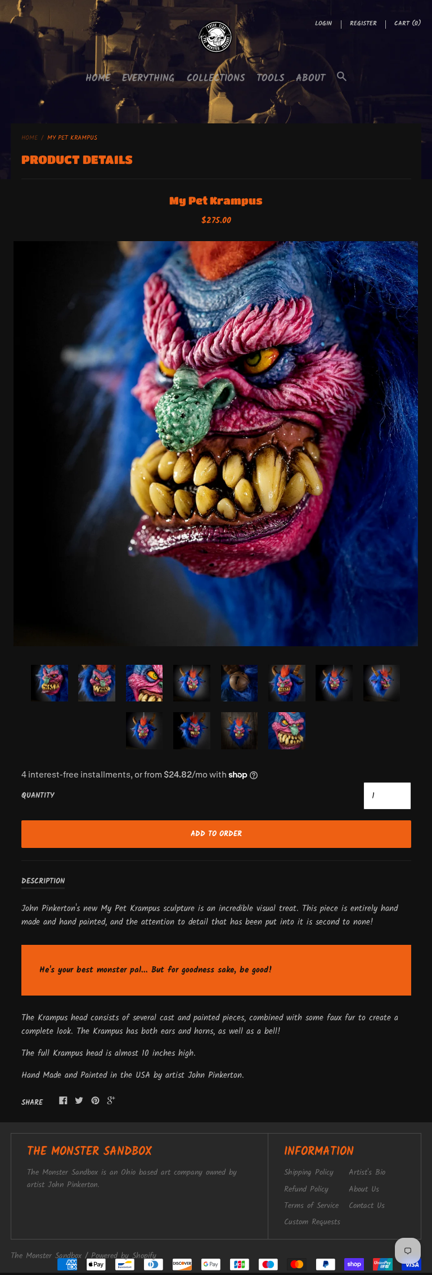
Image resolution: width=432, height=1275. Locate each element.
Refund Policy (306, 1190)
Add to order (216, 834)
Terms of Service (311, 1206)
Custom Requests (312, 1222)
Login (323, 24)
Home (98, 78)
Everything (148, 78)
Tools (270, 78)
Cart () (407, 24)
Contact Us (367, 1206)
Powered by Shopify (123, 1256)
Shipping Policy (309, 1173)
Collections (216, 78)
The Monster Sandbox (46, 1256)
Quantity (37, 796)
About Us (364, 1190)
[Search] (341, 82)
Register (363, 24)
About (310, 78)
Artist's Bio (367, 1173)
